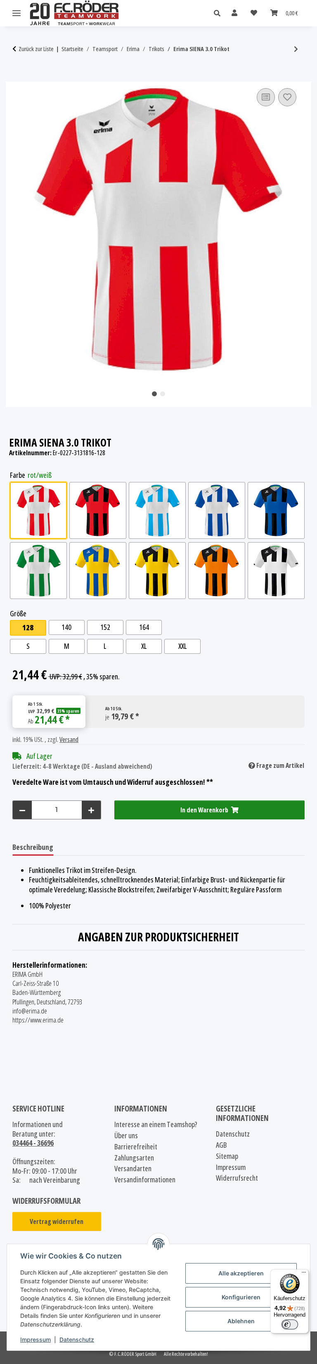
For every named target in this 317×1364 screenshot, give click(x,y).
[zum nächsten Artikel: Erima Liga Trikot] (296, 49)
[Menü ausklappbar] (16, 13)
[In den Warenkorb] (19, 77)
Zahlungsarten (134, 1158)
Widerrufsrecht (237, 1178)
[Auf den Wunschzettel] (287, 97)
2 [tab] (162, 393)
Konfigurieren (241, 1297)
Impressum (35, 1339)
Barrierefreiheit (135, 1146)
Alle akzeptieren (241, 1273)
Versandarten (132, 1168)
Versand (68, 739)
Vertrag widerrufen (56, 1221)
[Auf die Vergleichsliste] (266, 97)
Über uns (126, 1135)
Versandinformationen (144, 1179)
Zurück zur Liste (36, 49)
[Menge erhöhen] (91, 810)
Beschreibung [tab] (32, 847)
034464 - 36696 (33, 1143)
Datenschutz (76, 1339)
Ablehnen (241, 1320)
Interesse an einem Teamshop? (155, 1124)
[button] (219, 13)
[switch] (290, 1324)
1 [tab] (154, 393)
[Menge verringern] (22, 810)
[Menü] (304, 1274)
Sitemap (227, 1156)
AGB (221, 1145)
